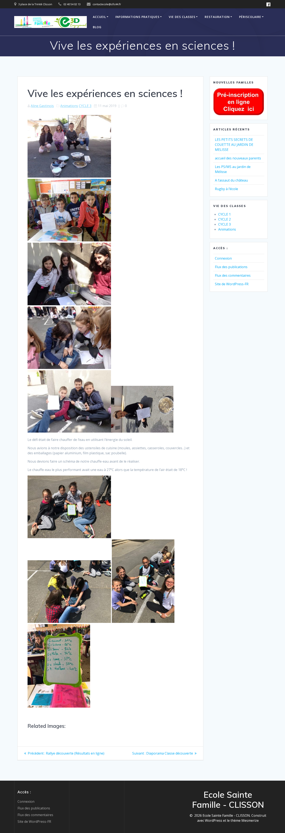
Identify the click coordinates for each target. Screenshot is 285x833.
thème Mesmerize (245, 820)
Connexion (223, 258)
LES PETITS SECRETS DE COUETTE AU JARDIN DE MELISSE (234, 144)
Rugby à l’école (226, 189)
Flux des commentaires (233, 275)
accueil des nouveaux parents (238, 158)
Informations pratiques (137, 17)
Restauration (217, 17)
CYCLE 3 (85, 105)
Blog (97, 27)
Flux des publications (231, 267)
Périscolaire (250, 17)
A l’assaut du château (231, 180)
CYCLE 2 (224, 219)
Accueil (99, 17)
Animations (69, 105)
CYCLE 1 (224, 214)
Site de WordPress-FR (231, 284)
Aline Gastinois (42, 105)
